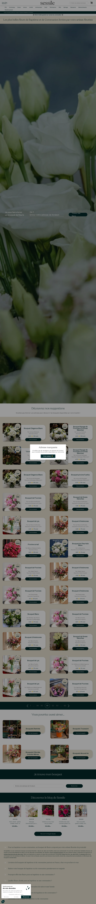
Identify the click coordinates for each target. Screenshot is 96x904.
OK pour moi (26, 896)
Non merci (6, 896)
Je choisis (16, 896)
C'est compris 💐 (48, 456)
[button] (3, 901)
